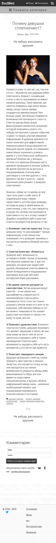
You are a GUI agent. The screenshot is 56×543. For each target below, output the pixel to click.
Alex (27, 34)
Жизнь (20, 34)
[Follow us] (7, 511)
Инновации (31, 532)
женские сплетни (16, 398)
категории (30, 10)
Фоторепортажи (34, 526)
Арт (28, 520)
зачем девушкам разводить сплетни (25, 402)
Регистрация (42, 3)
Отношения (31, 508)
